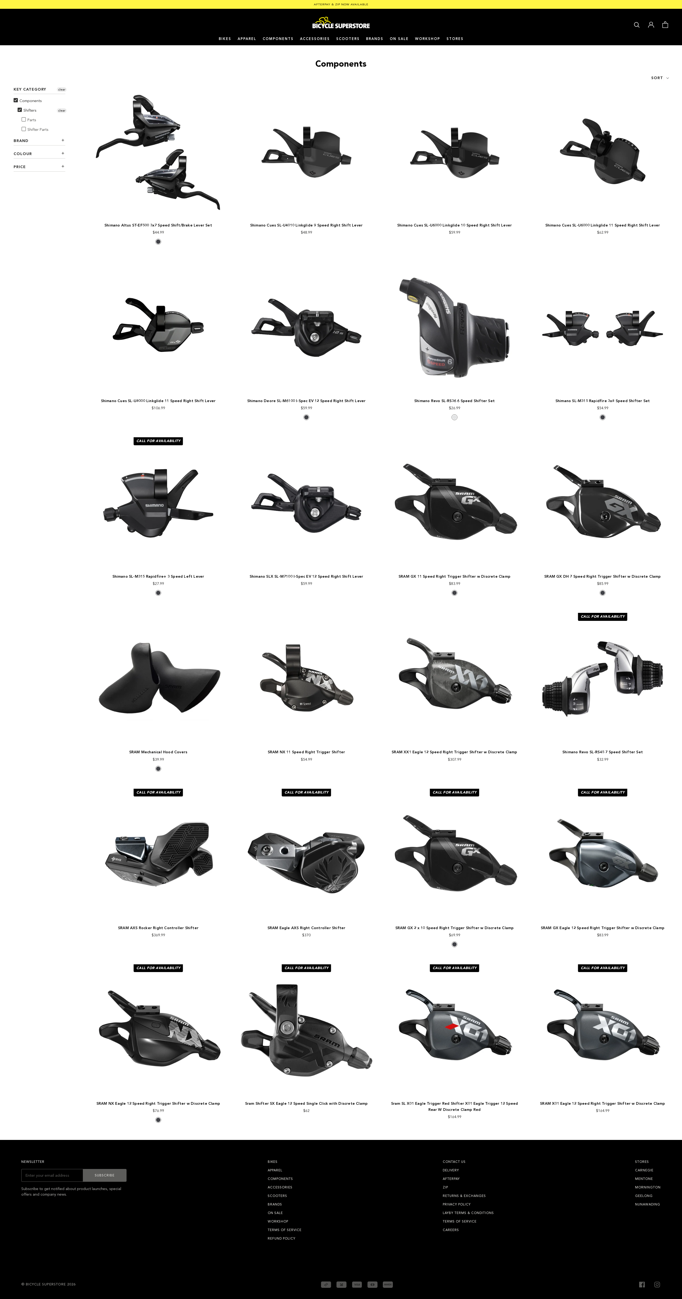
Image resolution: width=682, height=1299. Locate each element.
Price (20, 166)
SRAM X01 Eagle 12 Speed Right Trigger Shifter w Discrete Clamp (602, 1103)
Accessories (315, 39)
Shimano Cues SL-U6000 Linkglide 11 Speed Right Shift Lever (602, 225)
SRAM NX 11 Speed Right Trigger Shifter (306, 752)
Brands (275, 1204)
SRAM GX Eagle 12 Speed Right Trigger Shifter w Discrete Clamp (602, 927)
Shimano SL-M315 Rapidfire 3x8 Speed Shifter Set (602, 400)
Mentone (644, 1179)
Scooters (348, 39)
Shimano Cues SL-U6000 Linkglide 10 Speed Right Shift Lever (454, 225)
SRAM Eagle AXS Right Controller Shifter (306, 927)
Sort (657, 77)
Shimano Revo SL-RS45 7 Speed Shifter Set (602, 752)
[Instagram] (657, 1284)
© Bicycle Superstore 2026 (48, 1284)
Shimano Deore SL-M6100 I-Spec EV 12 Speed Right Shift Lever (306, 400)
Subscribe (105, 1175)
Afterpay (451, 1179)
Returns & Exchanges (464, 1196)
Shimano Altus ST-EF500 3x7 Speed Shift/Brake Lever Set (158, 225)
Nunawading (647, 1204)
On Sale (399, 39)
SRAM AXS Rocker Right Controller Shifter (158, 927)
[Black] (158, 242)
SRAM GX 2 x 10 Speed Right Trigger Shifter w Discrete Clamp (454, 927)
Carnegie (644, 1170)
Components (278, 39)
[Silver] (454, 417)
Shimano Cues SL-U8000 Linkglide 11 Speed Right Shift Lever (158, 400)
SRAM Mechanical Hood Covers (158, 752)
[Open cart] (665, 24)
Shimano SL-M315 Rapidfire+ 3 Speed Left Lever (158, 576)
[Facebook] (642, 1284)
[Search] (637, 24)
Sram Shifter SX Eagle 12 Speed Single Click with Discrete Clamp (306, 1103)
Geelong (644, 1196)
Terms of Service (285, 1230)
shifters (29, 110)
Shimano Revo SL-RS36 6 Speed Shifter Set (454, 400)
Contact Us (454, 1162)
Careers (451, 1230)
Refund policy (281, 1238)
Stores (455, 39)
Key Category (30, 89)
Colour (23, 153)
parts (31, 120)
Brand (21, 140)
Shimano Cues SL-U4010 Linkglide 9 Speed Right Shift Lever (306, 225)
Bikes (225, 39)
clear (61, 89)
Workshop (427, 39)
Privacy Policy (457, 1204)
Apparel (247, 39)
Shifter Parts (37, 129)
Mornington (648, 1187)
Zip (445, 1187)
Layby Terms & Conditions (468, 1213)
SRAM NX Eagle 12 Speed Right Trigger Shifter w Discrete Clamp (158, 1103)
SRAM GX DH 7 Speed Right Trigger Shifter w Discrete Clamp (602, 576)
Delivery (451, 1170)
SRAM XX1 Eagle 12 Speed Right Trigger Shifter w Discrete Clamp (454, 752)
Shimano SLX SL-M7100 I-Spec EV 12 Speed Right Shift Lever (306, 576)
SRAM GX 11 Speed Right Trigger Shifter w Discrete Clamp (454, 576)
